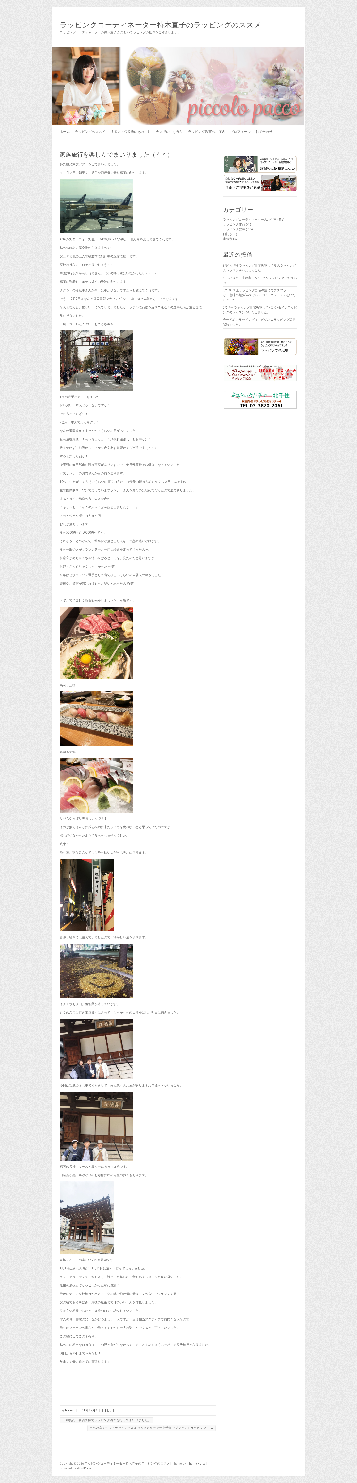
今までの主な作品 (169, 131)
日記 (108, 1410)
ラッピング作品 (234, 224)
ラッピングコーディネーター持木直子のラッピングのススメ (160, 25)
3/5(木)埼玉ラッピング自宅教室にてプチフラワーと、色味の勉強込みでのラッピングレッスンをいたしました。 (259, 295)
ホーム (65, 131)
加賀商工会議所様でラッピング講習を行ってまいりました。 (106, 1420)
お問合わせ (263, 131)
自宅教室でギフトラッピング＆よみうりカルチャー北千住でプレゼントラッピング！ (151, 1428)
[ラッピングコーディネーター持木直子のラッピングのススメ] (178, 50)
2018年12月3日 (89, 1410)
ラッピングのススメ (90, 131)
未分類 (227, 239)
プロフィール (240, 131)
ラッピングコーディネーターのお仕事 (250, 219)
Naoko (69, 1410)
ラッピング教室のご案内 (206, 131)
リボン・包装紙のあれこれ (130, 131)
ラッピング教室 (234, 229)
